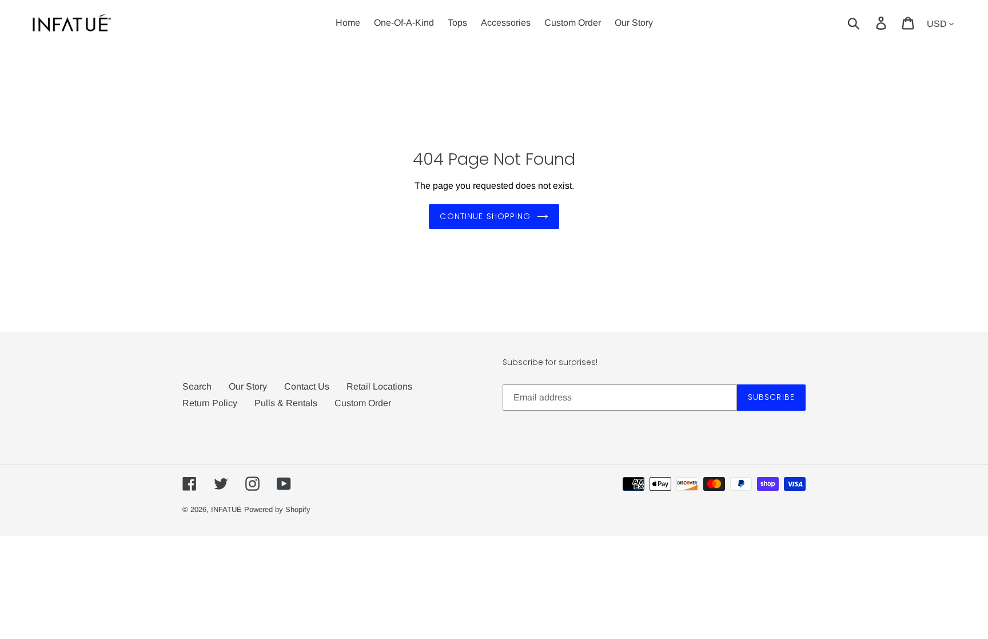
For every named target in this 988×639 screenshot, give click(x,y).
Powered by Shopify (277, 509)
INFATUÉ (226, 509)
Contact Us (306, 386)
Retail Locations (379, 386)
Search (197, 386)
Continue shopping (485, 216)
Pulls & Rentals (285, 403)
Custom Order (362, 403)
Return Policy (209, 403)
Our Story (248, 386)
